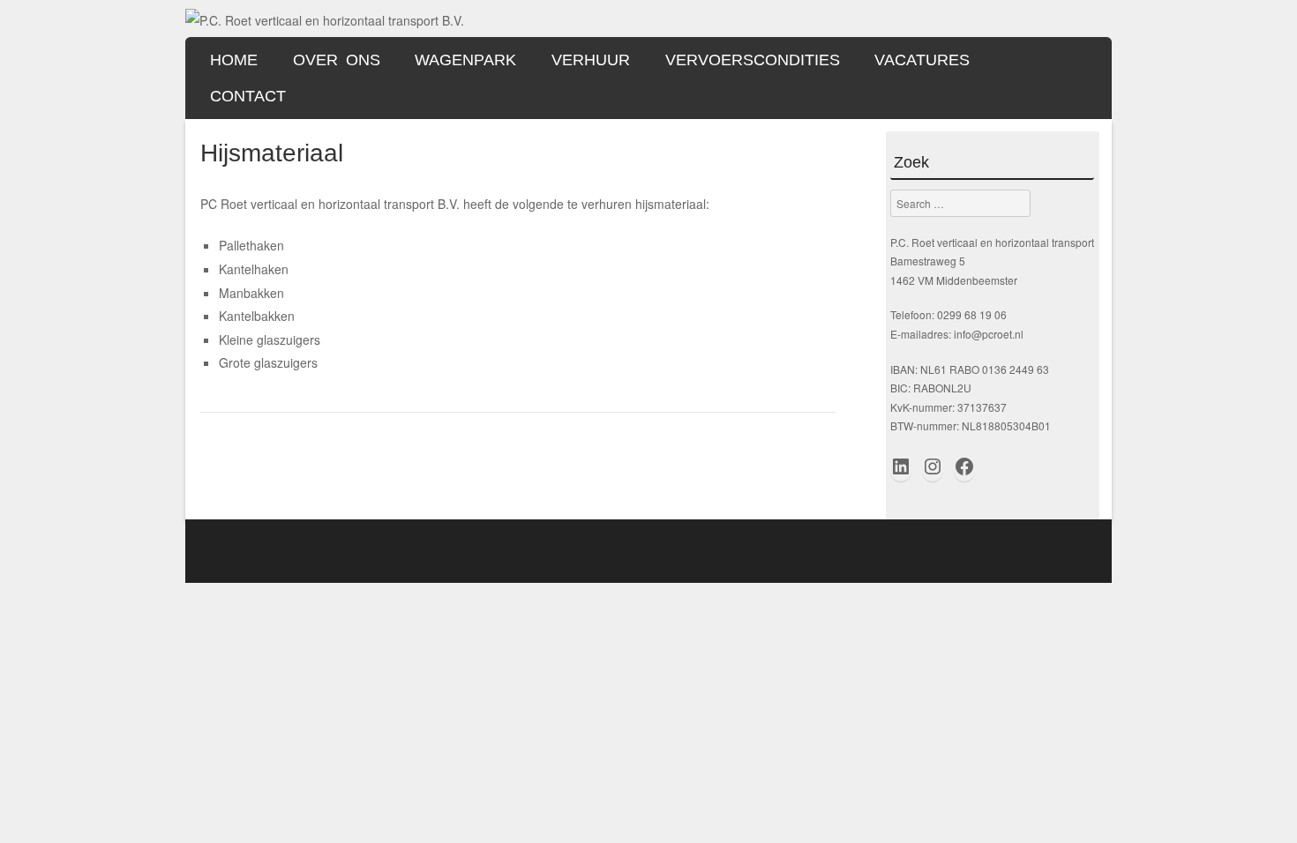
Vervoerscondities (752, 60)
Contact (248, 96)
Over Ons (336, 60)
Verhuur (590, 60)
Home (234, 60)
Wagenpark (465, 60)
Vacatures (922, 60)
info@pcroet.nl (988, 333)
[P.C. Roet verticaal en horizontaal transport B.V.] (324, 20)
